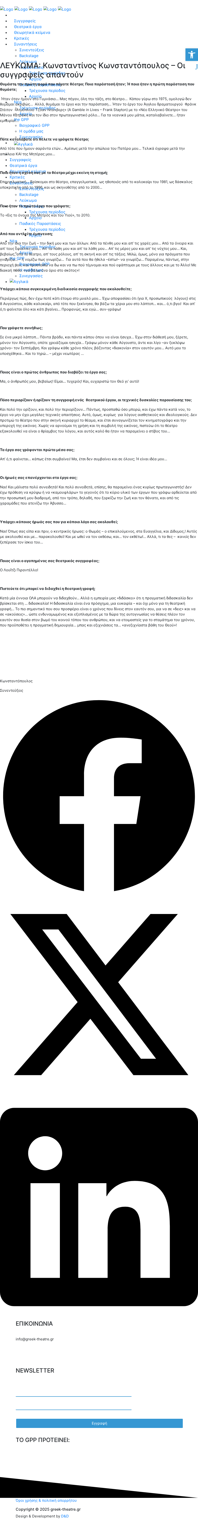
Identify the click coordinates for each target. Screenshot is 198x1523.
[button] (99, 796)
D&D (65, 1516)
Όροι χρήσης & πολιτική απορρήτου (46, 1500)
